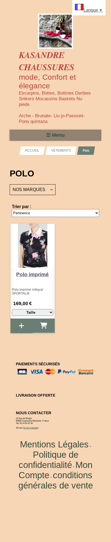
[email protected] (30, 428)
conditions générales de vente (55, 480)
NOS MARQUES (29, 189)
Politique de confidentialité (48, 460)
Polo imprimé (32, 274)
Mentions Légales (54, 444)
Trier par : (21, 206)
